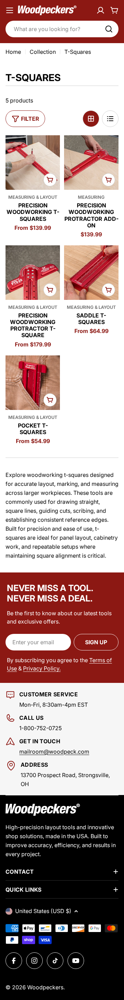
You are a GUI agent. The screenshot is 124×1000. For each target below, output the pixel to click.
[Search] (109, 29)
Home (13, 51)
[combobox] (62, 29)
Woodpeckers (45, 987)
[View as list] (110, 118)
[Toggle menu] (10, 10)
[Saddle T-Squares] (91, 272)
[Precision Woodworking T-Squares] (33, 162)
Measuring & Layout (32, 197)
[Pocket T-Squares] (33, 382)
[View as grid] (91, 118)
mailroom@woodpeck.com (54, 751)
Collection (43, 51)
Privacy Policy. (42, 668)
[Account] (100, 10)
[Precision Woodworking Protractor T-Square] (33, 272)
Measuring (91, 197)
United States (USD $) (43, 911)
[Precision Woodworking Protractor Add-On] (91, 162)
